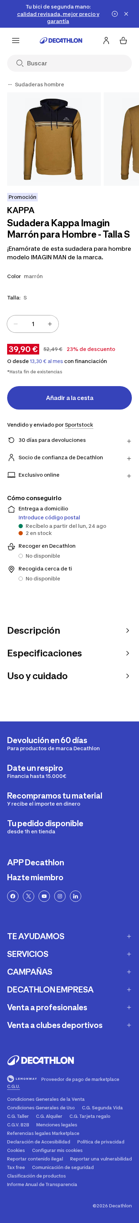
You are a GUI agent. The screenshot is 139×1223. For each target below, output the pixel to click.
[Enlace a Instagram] (60, 896)
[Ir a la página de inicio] (61, 40)
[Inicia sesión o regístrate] (106, 40)
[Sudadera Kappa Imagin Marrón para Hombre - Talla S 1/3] (54, 139)
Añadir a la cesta (69, 397)
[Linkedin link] (75, 896)
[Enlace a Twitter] (28, 896)
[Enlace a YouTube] (44, 896)
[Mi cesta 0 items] (123, 40)
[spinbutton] (32, 324)
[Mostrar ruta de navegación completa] (10, 84)
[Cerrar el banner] (126, 14)
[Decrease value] (15, 323)
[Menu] (15, 40)
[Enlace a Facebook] (13, 896)
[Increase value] (49, 323)
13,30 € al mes (46, 361)
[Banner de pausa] (114, 14)
